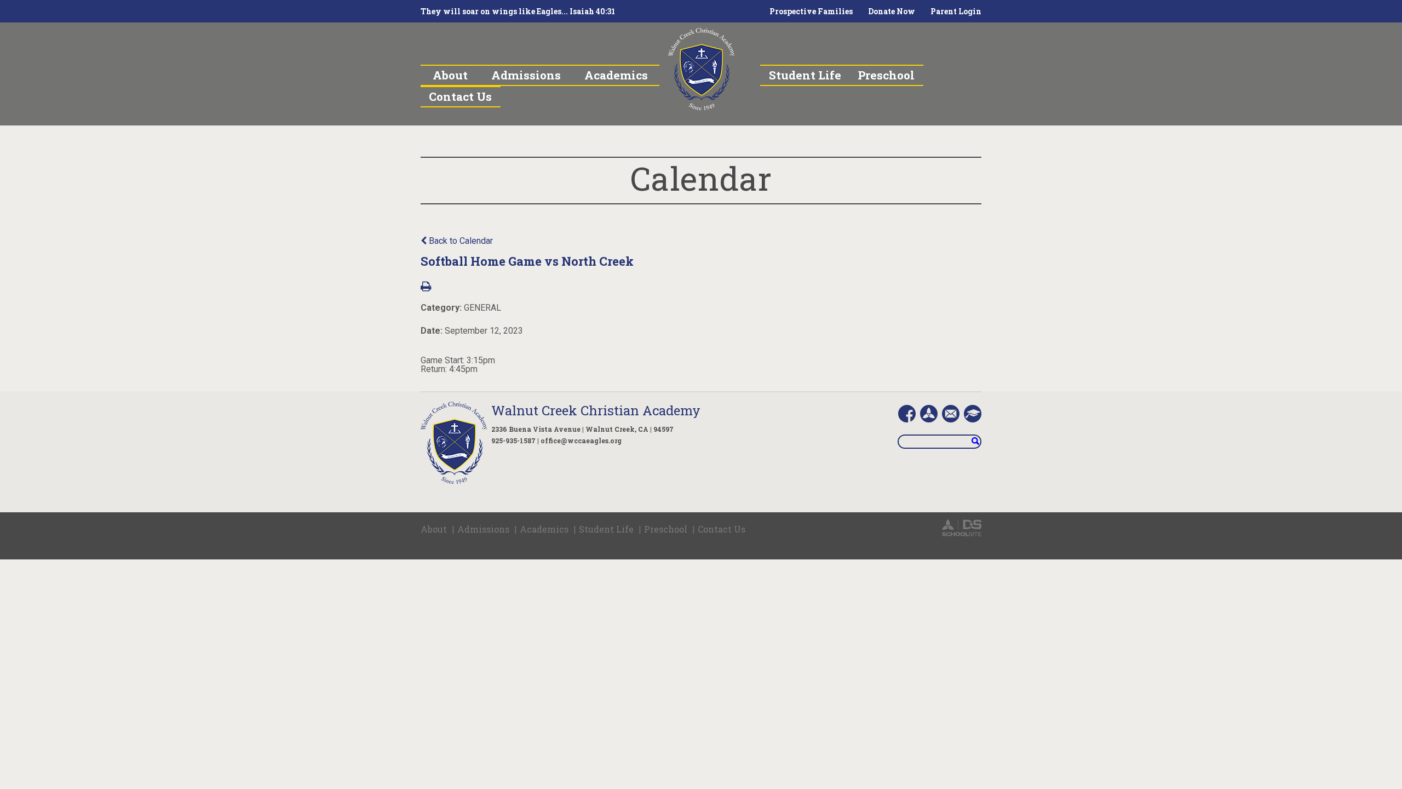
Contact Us (721, 529)
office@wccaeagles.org (581, 440)
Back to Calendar (460, 241)
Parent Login (955, 11)
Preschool (665, 529)
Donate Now (891, 11)
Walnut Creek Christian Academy (595, 410)
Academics (544, 529)
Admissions (483, 529)
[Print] (426, 287)
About (434, 529)
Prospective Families (811, 11)
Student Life (606, 529)
